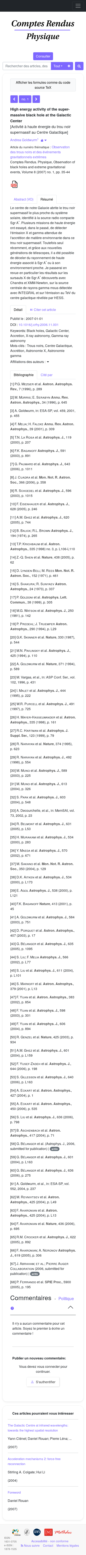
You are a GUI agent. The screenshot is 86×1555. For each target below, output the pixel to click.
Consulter (43, 56)
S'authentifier (45, 1381)
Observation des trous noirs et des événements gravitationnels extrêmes (40, 152)
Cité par (46, 374)
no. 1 (25, 99)
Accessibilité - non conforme (49, 1541)
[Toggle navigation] (78, 6)
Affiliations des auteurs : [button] (28, 361)
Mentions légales (68, 1545)
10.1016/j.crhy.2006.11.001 (39, 324)
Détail (18, 309)
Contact (48, 1545)
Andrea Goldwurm (23, 139)
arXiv (55, 1149)
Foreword (14, 1492)
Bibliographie (24, 374)
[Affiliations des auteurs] (44, 140)
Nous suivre (31, 1545)
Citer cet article (44, 309)
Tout (56, 66)
